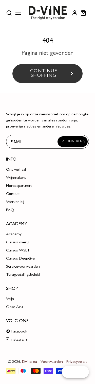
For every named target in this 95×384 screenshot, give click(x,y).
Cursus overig (17, 243)
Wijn (10, 299)
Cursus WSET (18, 251)
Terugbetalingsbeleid (23, 275)
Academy (14, 235)
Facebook (19, 332)
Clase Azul (15, 307)
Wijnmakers (16, 178)
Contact (13, 194)
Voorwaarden (52, 362)
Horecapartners (19, 186)
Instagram (19, 340)
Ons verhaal (16, 170)
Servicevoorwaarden (23, 267)
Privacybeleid (76, 362)
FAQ (10, 210)
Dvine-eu (29, 362)
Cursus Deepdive (20, 259)
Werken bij (15, 202)
